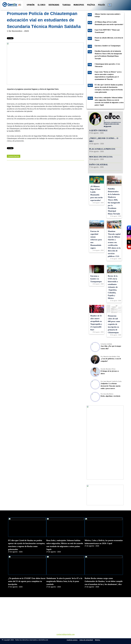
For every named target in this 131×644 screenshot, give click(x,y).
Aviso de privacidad (86, 640)
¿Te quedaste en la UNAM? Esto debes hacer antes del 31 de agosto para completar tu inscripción (27, 581)
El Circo (41, 5)
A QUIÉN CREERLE (98, 130)
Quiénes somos (72, 640)
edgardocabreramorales (111, 124)
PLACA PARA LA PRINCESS (102, 149)
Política (91, 5)
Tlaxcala (66, 5)
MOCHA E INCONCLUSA (100, 157)
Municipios (79, 5)
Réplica (97, 640)
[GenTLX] (65, 609)
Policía (101, 5)
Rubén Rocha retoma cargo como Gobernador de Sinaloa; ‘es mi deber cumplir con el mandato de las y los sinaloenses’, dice (104, 581)
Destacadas (54, 5)
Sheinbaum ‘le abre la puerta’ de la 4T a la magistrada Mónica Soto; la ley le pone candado (64, 581)
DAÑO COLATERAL (98, 164)
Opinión (30, 5)
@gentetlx (108, 126)
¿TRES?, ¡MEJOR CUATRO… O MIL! (103, 139)
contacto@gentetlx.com (65, 634)
